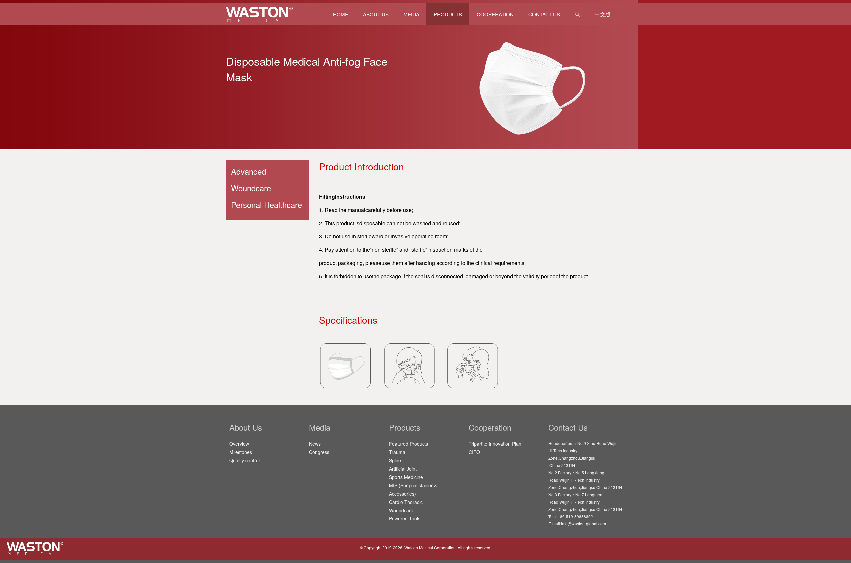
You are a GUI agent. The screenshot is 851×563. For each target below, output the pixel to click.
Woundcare (401, 510)
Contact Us (544, 14)
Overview (239, 443)
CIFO (474, 452)
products (448, 14)
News (315, 443)
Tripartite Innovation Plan (495, 443)
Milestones (240, 452)
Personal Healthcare (266, 204)
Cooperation (495, 14)
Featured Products (408, 443)
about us (376, 14)
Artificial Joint (403, 468)
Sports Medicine (406, 477)
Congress (319, 452)
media (411, 14)
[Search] (577, 14)
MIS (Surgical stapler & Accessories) (413, 489)
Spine (395, 460)
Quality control (244, 460)
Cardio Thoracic (406, 502)
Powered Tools (404, 518)
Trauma (397, 452)
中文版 (603, 14)
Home (340, 14)
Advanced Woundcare (251, 179)
